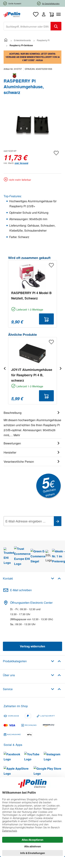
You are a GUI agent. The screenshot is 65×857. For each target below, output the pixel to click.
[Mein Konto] (44, 14)
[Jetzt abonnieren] (57, 521)
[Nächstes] (60, 368)
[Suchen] (56, 26)
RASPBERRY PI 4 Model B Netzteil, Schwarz (31, 295)
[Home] (6, 40)
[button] (56, 578)
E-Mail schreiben (21, 590)
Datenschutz (26, 529)
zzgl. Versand (21, 163)
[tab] (32, 423)
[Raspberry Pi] (32, 75)
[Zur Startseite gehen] (12, 14)
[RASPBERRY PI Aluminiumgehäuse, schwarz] (32, 125)
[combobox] (27, 26)
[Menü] (59, 14)
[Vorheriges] (4, 368)
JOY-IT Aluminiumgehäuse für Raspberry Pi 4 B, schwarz (31, 375)
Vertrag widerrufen (32, 646)
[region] (32, 125)
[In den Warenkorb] (46, 319)
